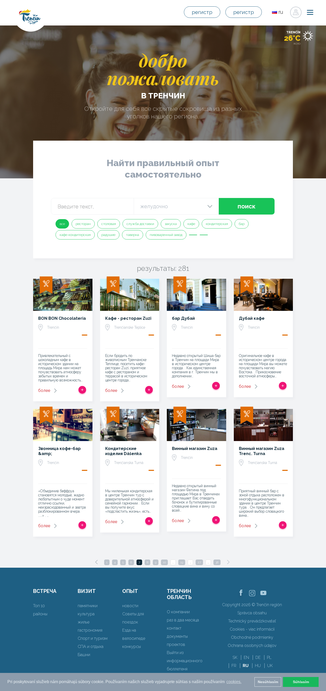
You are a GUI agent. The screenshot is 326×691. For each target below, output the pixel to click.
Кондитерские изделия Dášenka (123, 451)
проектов (176, 644)
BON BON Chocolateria (62, 318)
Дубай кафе (252, 318)
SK (235, 657)
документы (177, 636)
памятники (88, 605)
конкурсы (131, 646)
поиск (246, 206)
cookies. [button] (233, 682)
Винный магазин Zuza (194, 448)
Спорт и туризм (92, 638)
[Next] (228, 562)
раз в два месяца (183, 620)
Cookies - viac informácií (252, 629)
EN (246, 657)
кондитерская (217, 224)
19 (181, 562)
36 (217, 562)
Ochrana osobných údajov (252, 645)
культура (86, 614)
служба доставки (140, 224)
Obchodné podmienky (252, 637)
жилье (83, 622)
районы (40, 614)
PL (269, 657)
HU (258, 665)
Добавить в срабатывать (82, 390)
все (62, 224)
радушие (108, 235)
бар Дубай (183, 318)
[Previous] (96, 562)
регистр (202, 12)
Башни (84, 654)
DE (258, 657)
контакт (174, 628)
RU (246, 665)
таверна (132, 235)
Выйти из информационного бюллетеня (184, 660)
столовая (108, 224)
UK (270, 665)
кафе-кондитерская (75, 235)
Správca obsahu (252, 612)
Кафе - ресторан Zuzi (128, 318)
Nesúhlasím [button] (268, 682)
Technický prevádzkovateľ (252, 621)
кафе (191, 224)
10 (164, 562)
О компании (178, 611)
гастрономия (90, 630)
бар (241, 224)
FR (234, 665)
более (44, 390)
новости (130, 605)
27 (199, 562)
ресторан (83, 224)
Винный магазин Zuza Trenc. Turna (261, 451)
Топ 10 (39, 605)
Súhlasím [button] (301, 682)
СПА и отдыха (90, 646)
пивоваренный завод (166, 235)
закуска (171, 224)
